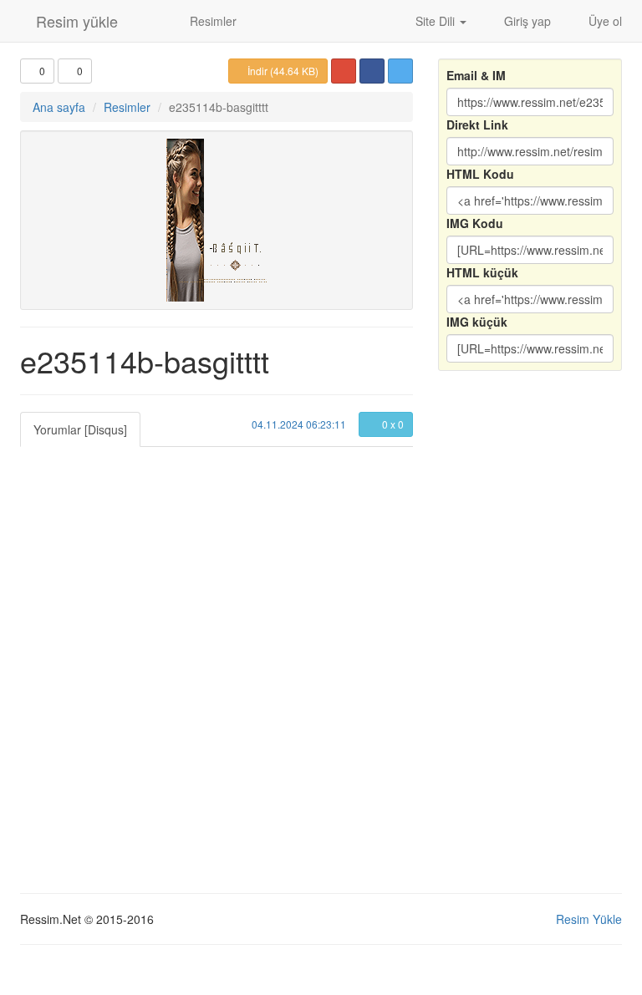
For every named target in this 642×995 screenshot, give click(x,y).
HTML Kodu (480, 173)
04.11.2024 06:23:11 (297, 424)
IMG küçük (476, 321)
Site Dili (435, 21)
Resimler (211, 21)
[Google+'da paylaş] (343, 71)
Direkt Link (477, 124)
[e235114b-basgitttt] (216, 220)
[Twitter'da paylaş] (400, 71)
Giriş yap (526, 21)
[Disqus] (216, 656)
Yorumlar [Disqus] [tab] (80, 429)
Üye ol (603, 21)
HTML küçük (482, 272)
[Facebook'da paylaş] (372, 71)
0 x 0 (392, 424)
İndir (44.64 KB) (281, 70)
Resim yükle (75, 21)
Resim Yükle (589, 919)
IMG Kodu (474, 223)
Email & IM (476, 75)
